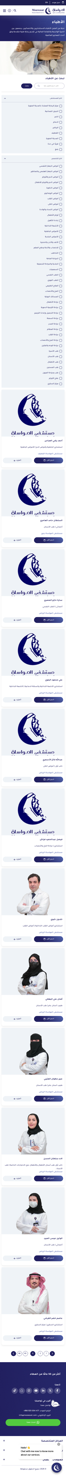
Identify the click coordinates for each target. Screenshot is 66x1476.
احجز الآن (50, 460)
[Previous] (52, 1353)
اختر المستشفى (56, 98)
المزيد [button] (18, 460)
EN (46, 3)
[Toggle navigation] (4, 11)
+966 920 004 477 (31, 1411)
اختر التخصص (56, 159)
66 (19, 1354)
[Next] (13, 1353)
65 (25, 1354)
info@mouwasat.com (28, 1415)
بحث (27, 86)
